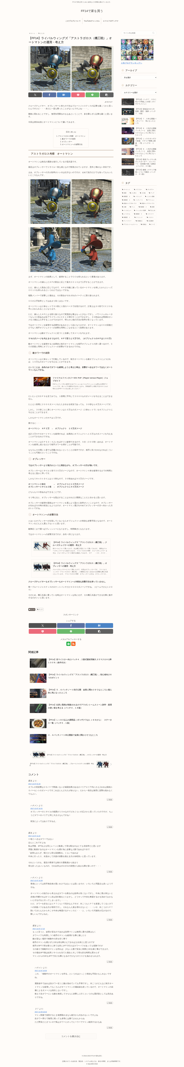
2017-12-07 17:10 (39, 929)
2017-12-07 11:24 (34, 836)
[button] (107, 94)
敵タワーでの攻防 (69, 139)
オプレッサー (67, 142)
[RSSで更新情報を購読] (73, 644)
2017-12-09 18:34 (41, 1012)
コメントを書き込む (70, 1036)
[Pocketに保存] (78, 94)
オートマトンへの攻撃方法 (72, 144)
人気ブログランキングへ (131, 63)
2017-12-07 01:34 (34, 784)
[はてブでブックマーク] (64, 94)
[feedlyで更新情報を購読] (68, 644)
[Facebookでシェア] (49, 94)
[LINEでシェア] (92, 94)
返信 (110, 799)
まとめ (33, 609)
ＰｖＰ (41, 609)
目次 (68, 132)
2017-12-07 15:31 (36, 808)
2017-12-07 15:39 (36, 880)
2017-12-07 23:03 (41, 970)
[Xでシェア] (35, 94)
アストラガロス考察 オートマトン (71, 136)
